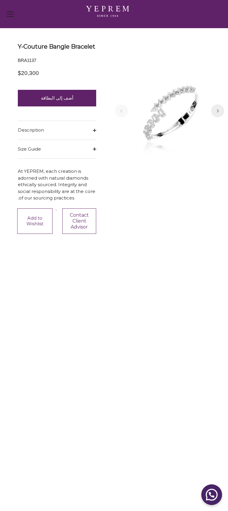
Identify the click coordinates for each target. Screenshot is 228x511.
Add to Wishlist (34, 220)
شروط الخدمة (191, 464)
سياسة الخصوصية (187, 455)
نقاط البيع (99, 378)
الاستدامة (99, 405)
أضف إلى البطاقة (57, 97)
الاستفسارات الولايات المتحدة (176, 387)
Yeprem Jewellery (172, 493)
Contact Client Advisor (79, 221)
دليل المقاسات (190, 414)
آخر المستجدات (93, 387)
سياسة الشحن (190, 396)
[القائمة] (10, 14)
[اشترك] (121, 316)
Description (31, 130)
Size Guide (29, 149)
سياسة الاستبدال (188, 405)
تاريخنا (102, 396)
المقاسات (195, 423)
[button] (121, 110)
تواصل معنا (194, 378)
